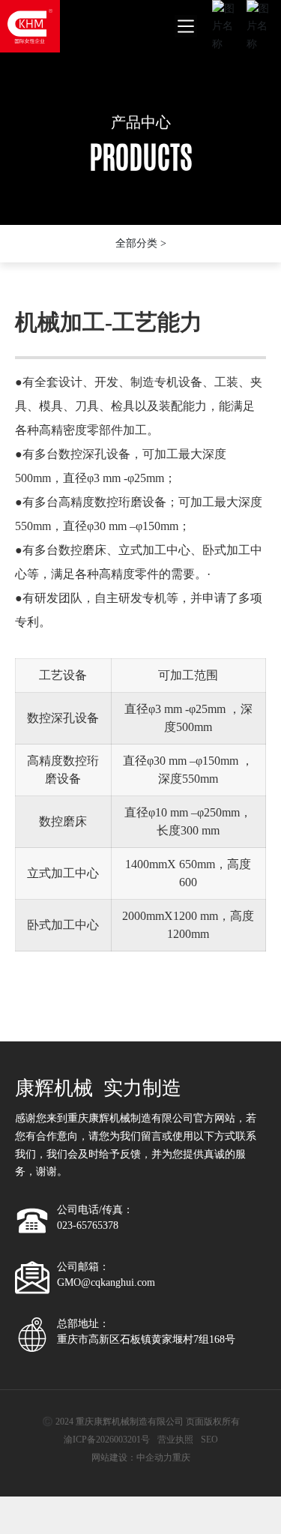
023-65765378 (87, 1225)
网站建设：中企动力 (131, 1457)
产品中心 (141, 122)
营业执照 (175, 1439)
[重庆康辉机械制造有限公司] (29, 25)
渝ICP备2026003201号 (107, 1439)
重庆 (181, 1457)
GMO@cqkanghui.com (106, 1282)
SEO (209, 1439)
